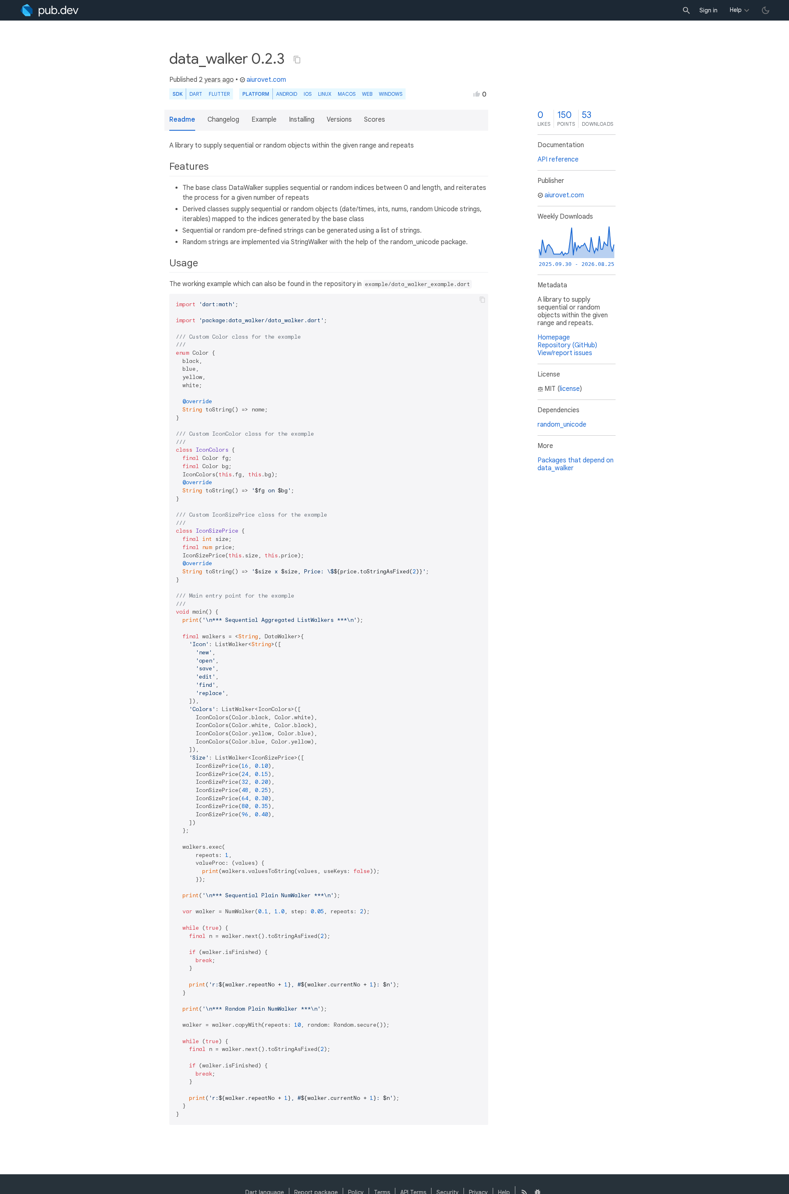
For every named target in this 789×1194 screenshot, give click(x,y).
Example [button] (264, 119)
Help (736, 10)
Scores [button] (374, 119)
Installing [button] (301, 119)
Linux (324, 94)
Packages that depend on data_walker (576, 464)
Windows (390, 94)
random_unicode (562, 424)
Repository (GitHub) (567, 345)
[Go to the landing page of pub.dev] (49, 10)
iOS (307, 94)
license (570, 389)
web (367, 94)
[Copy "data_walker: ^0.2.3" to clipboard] (297, 59)
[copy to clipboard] (482, 300)
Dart (195, 94)
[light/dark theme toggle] (766, 10)
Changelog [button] (223, 119)
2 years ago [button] (216, 80)
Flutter (219, 94)
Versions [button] (339, 119)
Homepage (554, 337)
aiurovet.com (266, 80)
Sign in (708, 10)
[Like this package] (476, 94)
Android (286, 94)
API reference (558, 159)
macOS (346, 94)
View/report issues (565, 353)
